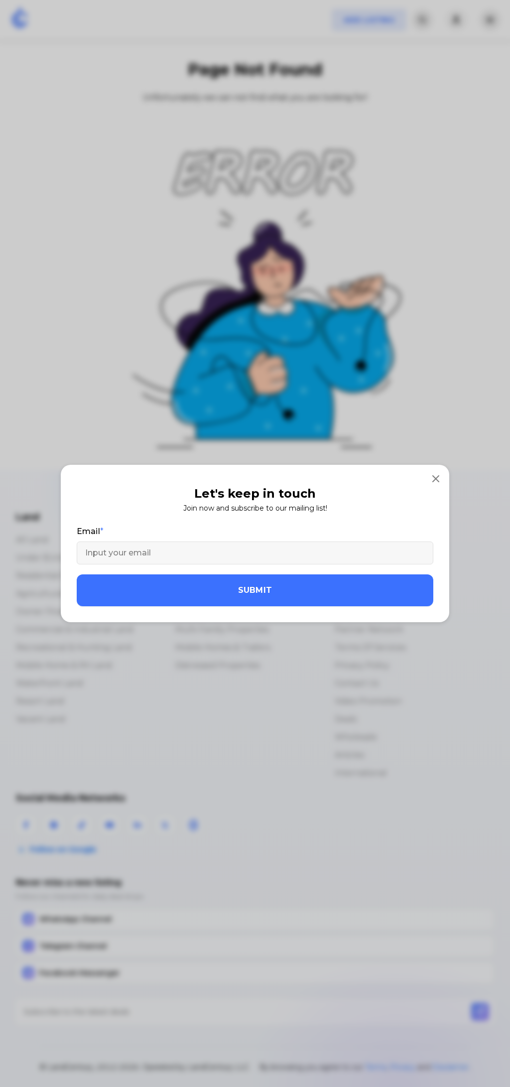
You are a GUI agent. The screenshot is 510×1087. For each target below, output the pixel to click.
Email (88, 531)
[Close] (435, 478)
